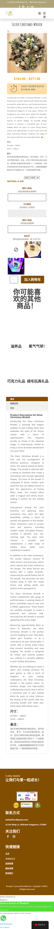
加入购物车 (32, 279)
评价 (12, 408)
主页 (7, 853)
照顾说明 (14, 403)
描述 (12, 399)
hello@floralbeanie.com (16, 819)
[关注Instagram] (13, 836)
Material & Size (15, 181)
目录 (44, 15)
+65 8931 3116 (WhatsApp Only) (18, 2)
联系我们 (9, 873)
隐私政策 (9, 868)
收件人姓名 (27, 188)
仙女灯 (27, 236)
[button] (8, 31)
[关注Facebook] (7, 836)
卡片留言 (27, 204)
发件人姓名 (27, 220)
